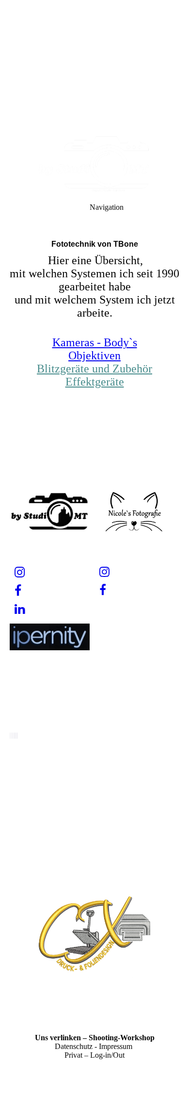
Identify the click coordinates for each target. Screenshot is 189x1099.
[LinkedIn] (20, 609)
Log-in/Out (107, 1055)
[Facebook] (18, 590)
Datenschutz (74, 1046)
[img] (94, 68)
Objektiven (94, 355)
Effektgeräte (94, 381)
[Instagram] (20, 572)
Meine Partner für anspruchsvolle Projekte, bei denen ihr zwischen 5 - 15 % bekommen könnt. (94, 854)
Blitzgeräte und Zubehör (94, 368)
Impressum (115, 1046)
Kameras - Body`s (94, 342)
